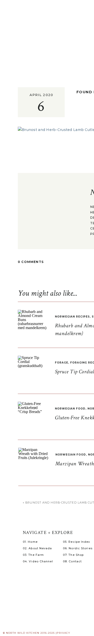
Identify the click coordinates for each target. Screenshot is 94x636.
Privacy (63, 632)
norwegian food (70, 408)
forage (61, 362)
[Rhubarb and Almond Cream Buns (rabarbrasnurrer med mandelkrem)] (33, 325)
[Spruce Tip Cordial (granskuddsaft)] (33, 371)
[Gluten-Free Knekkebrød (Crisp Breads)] (33, 417)
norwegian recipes (72, 316)
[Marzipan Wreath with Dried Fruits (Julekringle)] (33, 463)
